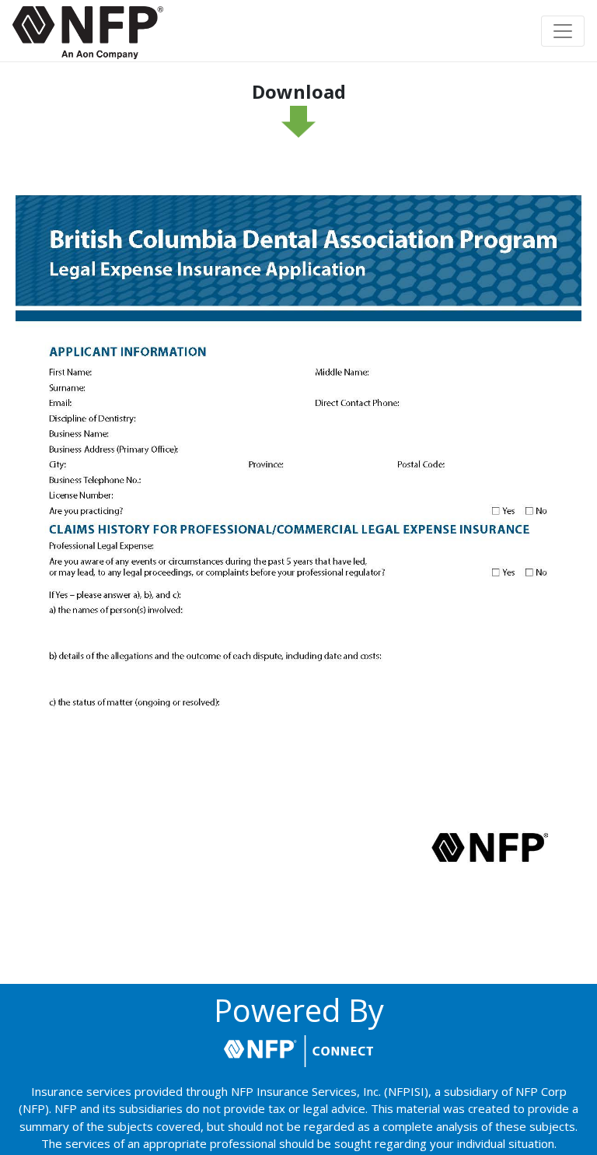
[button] (87, 32)
